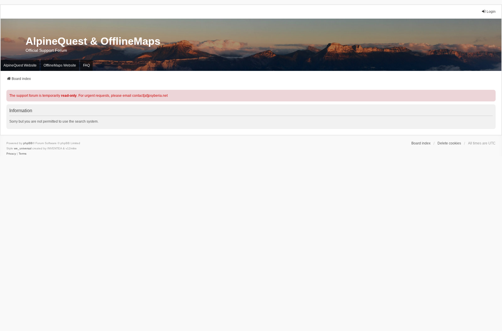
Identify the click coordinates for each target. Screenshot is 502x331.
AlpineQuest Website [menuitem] (20, 65)
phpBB (28, 143)
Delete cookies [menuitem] (449, 143)
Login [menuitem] (491, 12)
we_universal (22, 148)
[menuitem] (11, 153)
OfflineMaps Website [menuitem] (60, 65)
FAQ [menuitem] (86, 65)
